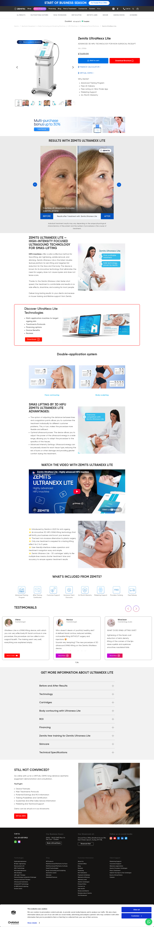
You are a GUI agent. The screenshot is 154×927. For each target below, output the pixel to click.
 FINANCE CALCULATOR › (89, 67)
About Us (80, 861)
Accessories (133, 15)
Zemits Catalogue (83, 882)
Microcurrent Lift (19, 866)
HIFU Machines (73, 26)
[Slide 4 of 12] (40, 103)
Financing (81, 870)
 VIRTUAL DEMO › (86, 73)
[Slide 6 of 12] (54, 103)
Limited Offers (82, 863)
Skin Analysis (18, 872)
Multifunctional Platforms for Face (56, 863)
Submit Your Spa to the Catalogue (120, 872)
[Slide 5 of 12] (47, 103)
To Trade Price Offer (99, 3)
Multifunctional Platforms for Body (56, 866)
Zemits (16, 26)
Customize (135, 916)
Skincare (105, 15)
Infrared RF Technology (21, 884)
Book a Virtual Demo (54, 843)
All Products (21, 15)
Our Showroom (82, 895)
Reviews (80, 868)
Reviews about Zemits (85, 893)
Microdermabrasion (20, 870)
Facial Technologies (59, 15)
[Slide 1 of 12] (18, 103)
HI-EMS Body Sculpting (21, 886)
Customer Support (115, 863)
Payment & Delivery (84, 875)
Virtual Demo (21, 816)
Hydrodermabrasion (20, 861)
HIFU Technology (19, 868)
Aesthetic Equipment (29, 26)
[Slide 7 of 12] (61, 103)
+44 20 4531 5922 (21, 838)
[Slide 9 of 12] (75, 103)
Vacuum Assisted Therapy (22, 879)
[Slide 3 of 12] (33, 103)
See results (81, 888)
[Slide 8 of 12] (68, 103)
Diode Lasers (18, 888)
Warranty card (82, 879)
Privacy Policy (82, 884)
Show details (32, 923)
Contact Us (81, 886)
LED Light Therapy (19, 875)
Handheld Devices (118, 15)
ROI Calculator (82, 872)
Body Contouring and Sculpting (55, 870)
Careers (112, 877)
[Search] (133, 8)
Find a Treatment (115, 870)
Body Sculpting (77, 15)
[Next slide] (73, 68)
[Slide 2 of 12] (25, 103)
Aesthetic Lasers (92, 15)
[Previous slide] (16, 68)
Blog (79, 866)
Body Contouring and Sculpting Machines (52, 26)
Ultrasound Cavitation (21, 882)
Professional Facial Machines (89, 26)
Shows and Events (83, 891)
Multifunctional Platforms (39, 15)
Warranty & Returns (84, 877)
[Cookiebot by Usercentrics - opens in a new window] (13, 922)
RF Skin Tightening (20, 863)
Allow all (136, 910)
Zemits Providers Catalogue (118, 868)
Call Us (17, 834)
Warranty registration (116, 866)
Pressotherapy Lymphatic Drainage (25, 877)
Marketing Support (115, 861)
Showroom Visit (86, 843)
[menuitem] (99, 8)
